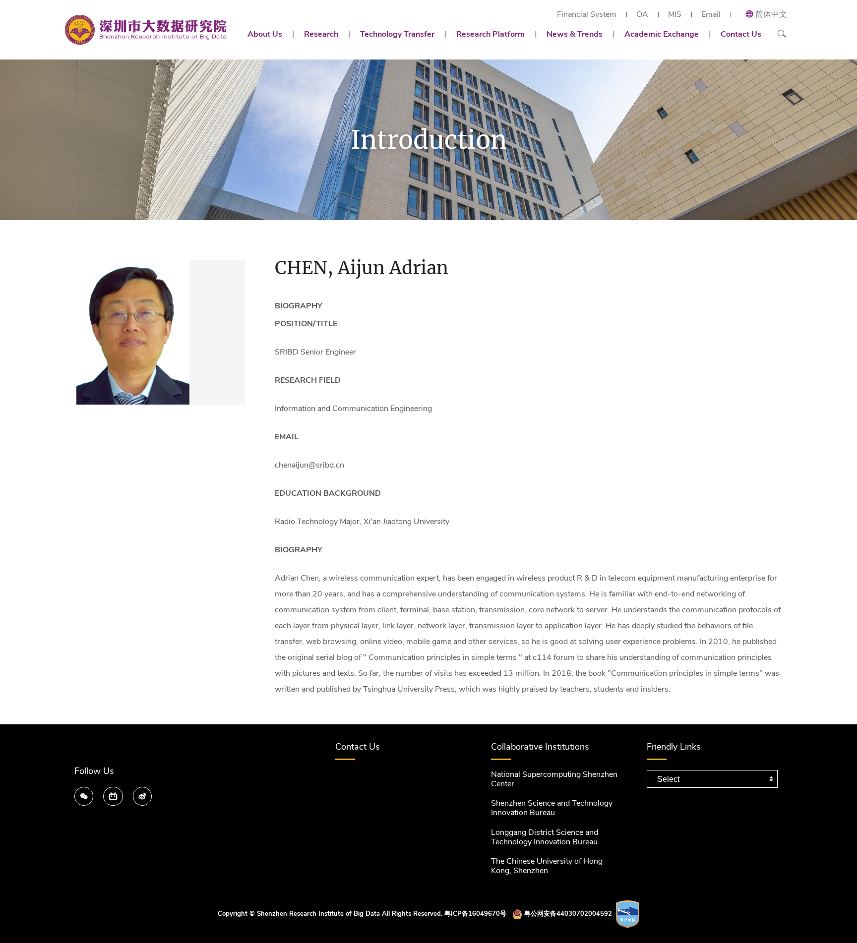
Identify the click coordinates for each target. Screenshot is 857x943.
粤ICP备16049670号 (475, 913)
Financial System (586, 14)
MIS (674, 14)
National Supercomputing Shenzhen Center (554, 779)
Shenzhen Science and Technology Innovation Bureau (551, 808)
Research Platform (490, 34)
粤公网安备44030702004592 (568, 913)
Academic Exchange (661, 34)
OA (642, 14)
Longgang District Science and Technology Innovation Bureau (544, 837)
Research (321, 34)
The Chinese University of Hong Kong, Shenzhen (547, 866)
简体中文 (771, 14)
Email (711, 14)
